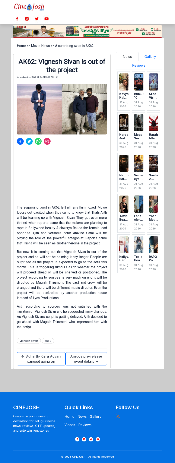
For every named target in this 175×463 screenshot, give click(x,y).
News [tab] (127, 56)
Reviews (85, 425)
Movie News (40, 46)
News (82, 416)
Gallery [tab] (150, 56)
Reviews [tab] (138, 65)
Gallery (95, 416)
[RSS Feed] (118, 416)
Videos (69, 425)
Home (21, 46)
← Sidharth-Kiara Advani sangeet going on (41, 359)
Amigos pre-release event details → (86, 359)
